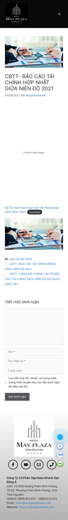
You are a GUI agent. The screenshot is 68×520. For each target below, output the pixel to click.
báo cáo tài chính (20, 259)
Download (35, 212)
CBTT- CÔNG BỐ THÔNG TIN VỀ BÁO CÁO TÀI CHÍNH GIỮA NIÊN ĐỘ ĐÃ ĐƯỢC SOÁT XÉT (32, 279)
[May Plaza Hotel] (16, 13)
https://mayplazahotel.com (36, 507)
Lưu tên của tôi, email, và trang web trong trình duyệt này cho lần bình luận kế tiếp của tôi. (34, 382)
